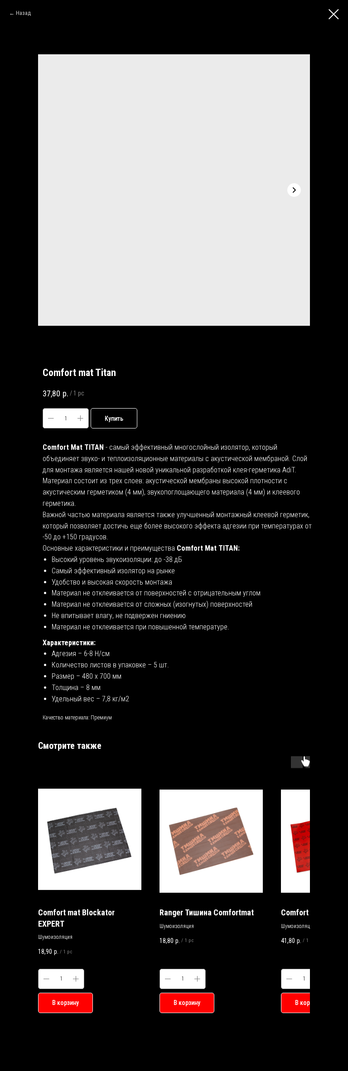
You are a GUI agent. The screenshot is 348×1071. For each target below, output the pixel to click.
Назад (23, 13)
